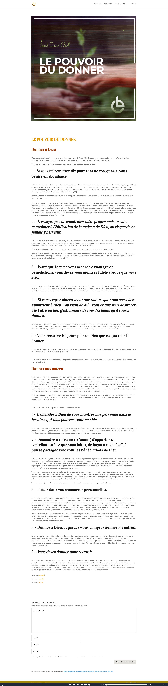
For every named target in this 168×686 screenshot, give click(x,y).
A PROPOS (98, 4)
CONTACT (132, 4)
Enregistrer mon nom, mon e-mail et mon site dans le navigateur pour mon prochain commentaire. (70, 657)
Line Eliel (42, 575)
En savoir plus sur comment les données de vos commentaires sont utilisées (88, 672)
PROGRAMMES (120, 4)
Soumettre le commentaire (125, 662)
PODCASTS (108, 4)
